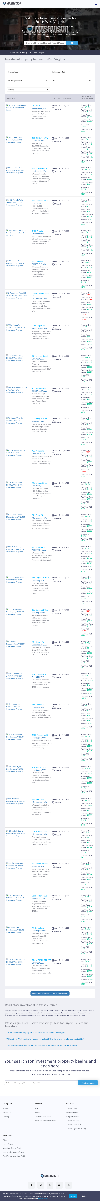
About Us (7, 1112)
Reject (84, 1196)
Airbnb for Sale (72, 1120)
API (36, 1108)
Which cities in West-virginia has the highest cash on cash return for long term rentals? (42, 1045)
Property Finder (73, 1116)
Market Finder (72, 1112)
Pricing (6, 1116)
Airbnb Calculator (73, 1124)
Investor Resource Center (13, 1152)
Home (5, 1108)
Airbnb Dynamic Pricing (76, 1128)
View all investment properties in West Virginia (50, 993)
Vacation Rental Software (45, 1120)
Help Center (8, 1144)
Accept (73, 1196)
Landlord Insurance (42, 1116)
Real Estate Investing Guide (14, 1156)
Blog (5, 1140)
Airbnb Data (71, 1108)
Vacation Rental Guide (12, 1148)
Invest (37, 1112)
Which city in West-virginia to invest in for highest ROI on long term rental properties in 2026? (45, 1039)
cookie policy (43, 1198)
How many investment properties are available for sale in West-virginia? (36, 1032)
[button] (28, 72)
